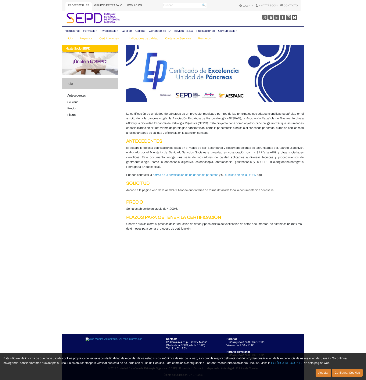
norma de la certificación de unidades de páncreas (185, 174)
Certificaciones (109, 38)
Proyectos (86, 38)
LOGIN (246, 5)
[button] (92, 84)
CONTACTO (290, 5)
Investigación (109, 30)
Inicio (69, 38)
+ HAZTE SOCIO (268, 5)
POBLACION (134, 5)
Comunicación (227, 30)
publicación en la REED (240, 174)
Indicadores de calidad (143, 38)
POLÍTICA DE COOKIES (287, 363)
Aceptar (323, 372)
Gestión (127, 30)
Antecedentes (76, 95)
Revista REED (183, 30)
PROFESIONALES (78, 5)
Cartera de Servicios (178, 38)
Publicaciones (205, 30)
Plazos (71, 114)
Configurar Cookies (347, 372)
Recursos (204, 38)
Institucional (72, 30)
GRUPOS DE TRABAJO (108, 5)
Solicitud (73, 102)
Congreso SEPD (160, 30)
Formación (90, 30)
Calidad (140, 30)
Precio (71, 108)
